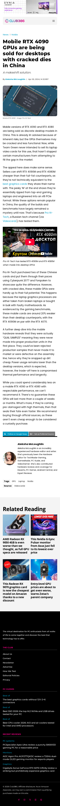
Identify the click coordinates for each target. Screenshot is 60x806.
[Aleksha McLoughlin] (9, 458)
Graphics (7, 764)
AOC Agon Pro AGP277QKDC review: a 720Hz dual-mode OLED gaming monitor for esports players (30, 758)
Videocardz (9, 221)
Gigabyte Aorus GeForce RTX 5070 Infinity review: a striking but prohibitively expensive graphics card (30, 769)
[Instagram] (24, 799)
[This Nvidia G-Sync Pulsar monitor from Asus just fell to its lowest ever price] (44, 525)
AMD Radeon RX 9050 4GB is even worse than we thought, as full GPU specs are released (16, 545)
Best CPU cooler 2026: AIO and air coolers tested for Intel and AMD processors (28, 724)
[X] (30, 799)
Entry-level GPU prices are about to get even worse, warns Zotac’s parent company (43, 590)
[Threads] (35, 799)
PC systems (8, 741)
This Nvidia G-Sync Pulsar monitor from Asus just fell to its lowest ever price (43, 545)
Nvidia (15, 34)
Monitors (7, 752)
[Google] (41, 799)
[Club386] (14, 21)
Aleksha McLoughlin (15, 79)
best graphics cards (15, 184)
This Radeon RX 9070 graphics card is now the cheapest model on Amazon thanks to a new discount (16, 592)
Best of (6, 696)
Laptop (21, 481)
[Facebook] (18, 799)
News (6, 34)
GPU (14, 481)
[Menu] (53, 21)
